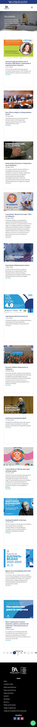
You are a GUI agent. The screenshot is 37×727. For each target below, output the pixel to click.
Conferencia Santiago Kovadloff (16, 418)
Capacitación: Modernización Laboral (17, 265)
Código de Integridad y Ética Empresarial (15, 711)
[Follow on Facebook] (14, 718)
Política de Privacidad (10, 705)
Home (5, 681)
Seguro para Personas (10, 690)
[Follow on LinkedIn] (18, 718)
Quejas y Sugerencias (10, 708)
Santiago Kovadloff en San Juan (15, 520)
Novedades (7, 699)
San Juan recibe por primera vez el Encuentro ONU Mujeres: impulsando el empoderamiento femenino (18, 63)
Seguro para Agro (8, 693)
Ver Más (8, 74)
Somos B (6, 696)
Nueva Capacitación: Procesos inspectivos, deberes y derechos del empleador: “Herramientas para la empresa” (16, 624)
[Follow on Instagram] (22, 718)
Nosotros (6, 702)
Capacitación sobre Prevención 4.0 (16, 316)
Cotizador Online (8, 684)
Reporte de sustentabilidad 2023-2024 (18, 571)
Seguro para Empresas (10, 687)
